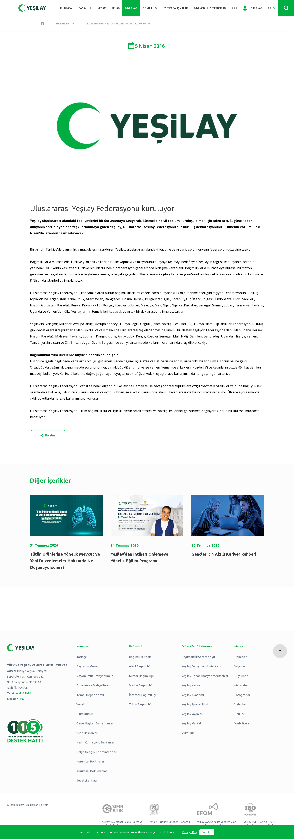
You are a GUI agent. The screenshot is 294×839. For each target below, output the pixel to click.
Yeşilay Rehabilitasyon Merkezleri (205, 676)
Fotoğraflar (242, 695)
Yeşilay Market (191, 723)
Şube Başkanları (87, 733)
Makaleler (241, 685)
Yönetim (82, 704)
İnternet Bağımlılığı (142, 695)
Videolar (240, 704)
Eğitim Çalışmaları (176, 8)
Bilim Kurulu (84, 714)
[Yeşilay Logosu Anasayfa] (32, 8)
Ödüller (239, 714)
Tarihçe (81, 657)
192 (22, 699)
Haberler (62, 23)
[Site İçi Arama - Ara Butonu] (286, 8)
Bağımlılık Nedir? (140, 657)
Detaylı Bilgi (189, 832)
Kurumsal (66, 8)
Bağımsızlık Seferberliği (210, 8)
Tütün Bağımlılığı (140, 704)
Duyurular (241, 676)
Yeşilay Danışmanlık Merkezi (201, 666)
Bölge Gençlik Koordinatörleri (96, 752)
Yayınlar (239, 666)
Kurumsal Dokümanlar (91, 771)
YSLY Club (188, 733)
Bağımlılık (85, 8)
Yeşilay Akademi (193, 695)
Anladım (207, 832)
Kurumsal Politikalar (90, 761)
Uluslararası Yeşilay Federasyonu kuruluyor (117, 23)
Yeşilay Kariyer (192, 685)
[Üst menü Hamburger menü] (234, 8)
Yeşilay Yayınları (192, 714)
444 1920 (25, 693)
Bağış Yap (131, 8)
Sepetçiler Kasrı (87, 780)
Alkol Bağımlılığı (140, 666)
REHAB (116, 8)
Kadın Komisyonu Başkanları (95, 742)
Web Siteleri (242, 723)
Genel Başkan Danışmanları (95, 723)
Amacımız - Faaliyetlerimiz (94, 685)
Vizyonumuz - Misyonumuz (94, 676)
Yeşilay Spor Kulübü (195, 704)
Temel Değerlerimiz (90, 695)
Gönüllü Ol (150, 8)
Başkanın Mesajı (87, 666)
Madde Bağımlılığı (141, 685)
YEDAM (102, 8)
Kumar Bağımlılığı (141, 676)
